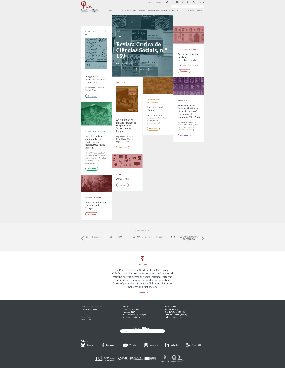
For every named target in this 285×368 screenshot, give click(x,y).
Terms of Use (86, 319)
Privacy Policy (86, 317)
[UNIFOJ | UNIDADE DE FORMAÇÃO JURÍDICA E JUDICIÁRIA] (166, 238)
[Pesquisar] (175, 6)
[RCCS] (96, 237)
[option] (142, 46)
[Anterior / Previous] (82, 237)
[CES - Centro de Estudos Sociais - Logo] (90, 6)
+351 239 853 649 (175, 317)
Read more (92, 96)
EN (203, 2)
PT (200, 2)
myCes (150, 2)
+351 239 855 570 (133, 317)
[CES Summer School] (142, 237)
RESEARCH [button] (119, 11)
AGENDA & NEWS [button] (187, 11)
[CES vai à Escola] (119, 237)
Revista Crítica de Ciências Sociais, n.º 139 (141, 49)
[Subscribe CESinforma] (162, 331)
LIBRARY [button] (199, 11)
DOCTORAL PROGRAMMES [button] (149, 11)
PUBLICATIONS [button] (130, 11)
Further (142, 292)
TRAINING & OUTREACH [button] (170, 11)
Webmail (158, 2)
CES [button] (110, 11)
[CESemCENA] (189, 237)
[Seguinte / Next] (202, 237)
